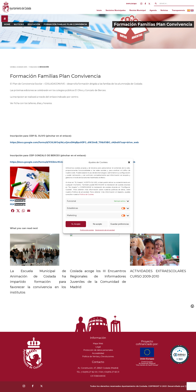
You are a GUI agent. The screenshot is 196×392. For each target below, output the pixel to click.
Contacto (98, 362)
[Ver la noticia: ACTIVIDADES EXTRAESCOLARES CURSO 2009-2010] (154, 250)
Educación (44, 67)
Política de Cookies (86, 194)
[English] (192, 10)
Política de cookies (87, 230)
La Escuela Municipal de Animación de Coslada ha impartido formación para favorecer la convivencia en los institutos (38, 281)
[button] (129, 162)
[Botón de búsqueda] (155, 3)
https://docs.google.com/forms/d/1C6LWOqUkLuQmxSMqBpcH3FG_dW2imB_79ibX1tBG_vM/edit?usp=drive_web (74, 142)
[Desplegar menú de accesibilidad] (4, 18)
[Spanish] (189, 10)
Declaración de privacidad (105, 230)
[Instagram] (141, 4)
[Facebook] (145, 4)
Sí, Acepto (75, 224)
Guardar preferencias (119, 224)
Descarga (20, 200)
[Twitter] (149, 4)
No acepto (97, 224)
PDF (12, 200)
